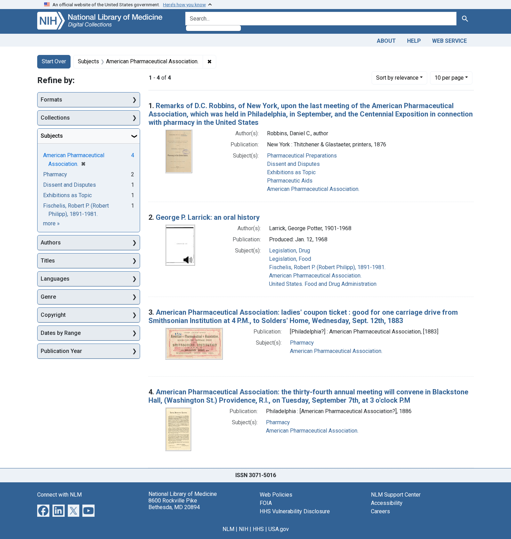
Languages (55, 278)
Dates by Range (61, 333)
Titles (48, 260)
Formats (51, 99)
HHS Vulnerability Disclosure (295, 511)
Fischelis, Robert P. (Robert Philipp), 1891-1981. (327, 267)
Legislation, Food (290, 259)
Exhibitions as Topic (291, 172)
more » (51, 223)
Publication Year (61, 351)
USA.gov (278, 529)
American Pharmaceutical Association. (313, 189)
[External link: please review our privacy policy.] (43, 510)
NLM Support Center (396, 494)
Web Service (449, 41)
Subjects (52, 135)
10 (449, 77)
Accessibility (387, 503)
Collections (55, 117)
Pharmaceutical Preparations (302, 155)
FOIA (266, 503)
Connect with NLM (59, 494)
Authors (51, 242)
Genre (48, 296)
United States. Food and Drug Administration (322, 284)
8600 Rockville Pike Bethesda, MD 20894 (174, 503)
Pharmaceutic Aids (290, 180)
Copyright (53, 315)
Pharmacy (302, 342)
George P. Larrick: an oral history (208, 217)
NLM (228, 529)
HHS (258, 529)
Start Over (54, 61)
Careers (380, 511)
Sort (397, 77)
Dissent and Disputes (293, 164)
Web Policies (276, 494)
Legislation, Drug (289, 250)
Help (414, 41)
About (386, 41)
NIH (243, 529)
